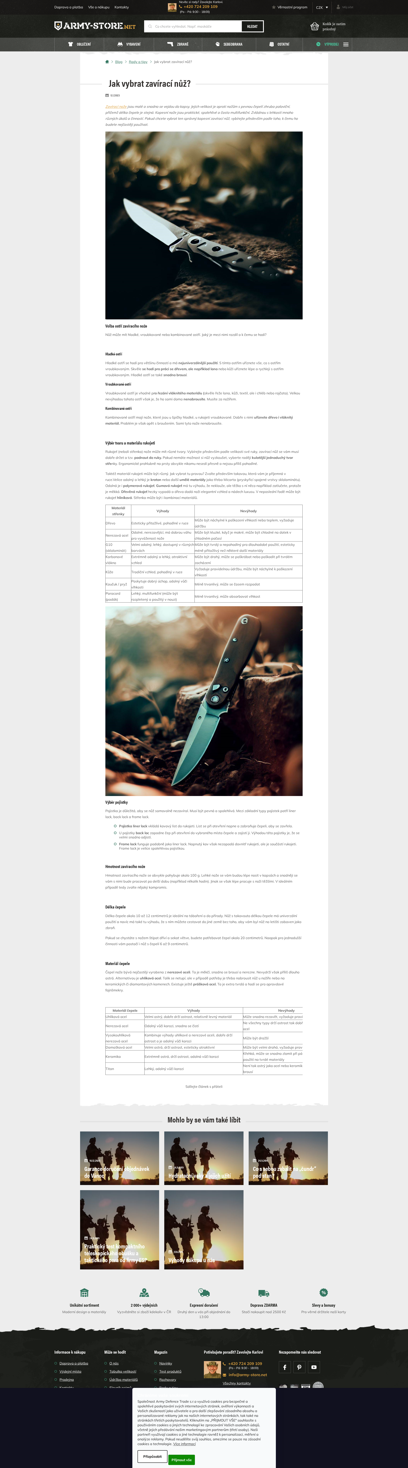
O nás (114, 1363)
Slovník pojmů (120, 1388)
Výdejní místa (70, 1371)
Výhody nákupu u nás (192, 1259)
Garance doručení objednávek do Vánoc (116, 1172)
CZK (320, 7)
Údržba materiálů (123, 1379)
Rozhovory (167, 1379)
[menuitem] (79, 45)
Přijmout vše (182, 1460)
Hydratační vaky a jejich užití (200, 1175)
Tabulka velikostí (122, 1371)
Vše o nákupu (98, 7)
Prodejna (67, 1379)
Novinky (165, 1363)
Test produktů (170, 1371)
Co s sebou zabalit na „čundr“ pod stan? (284, 1172)
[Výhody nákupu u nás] (204, 1229)
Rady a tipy (168, 1388)
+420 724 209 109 (245, 1363)
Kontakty (122, 7)
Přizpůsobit (152, 1456)
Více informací (184, 1444)
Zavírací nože (116, 106)
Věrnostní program (292, 7)
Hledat (252, 26)
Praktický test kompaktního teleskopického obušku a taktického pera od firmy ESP (115, 1252)
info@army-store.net (248, 1374)
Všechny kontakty (237, 1383)
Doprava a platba (68, 7)
